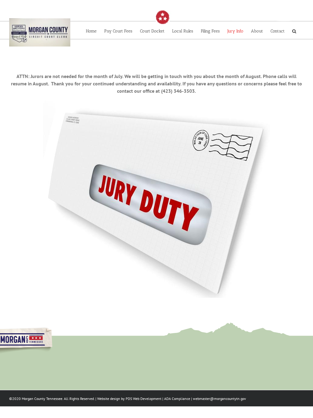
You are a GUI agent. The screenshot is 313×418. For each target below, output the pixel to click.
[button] (294, 31)
